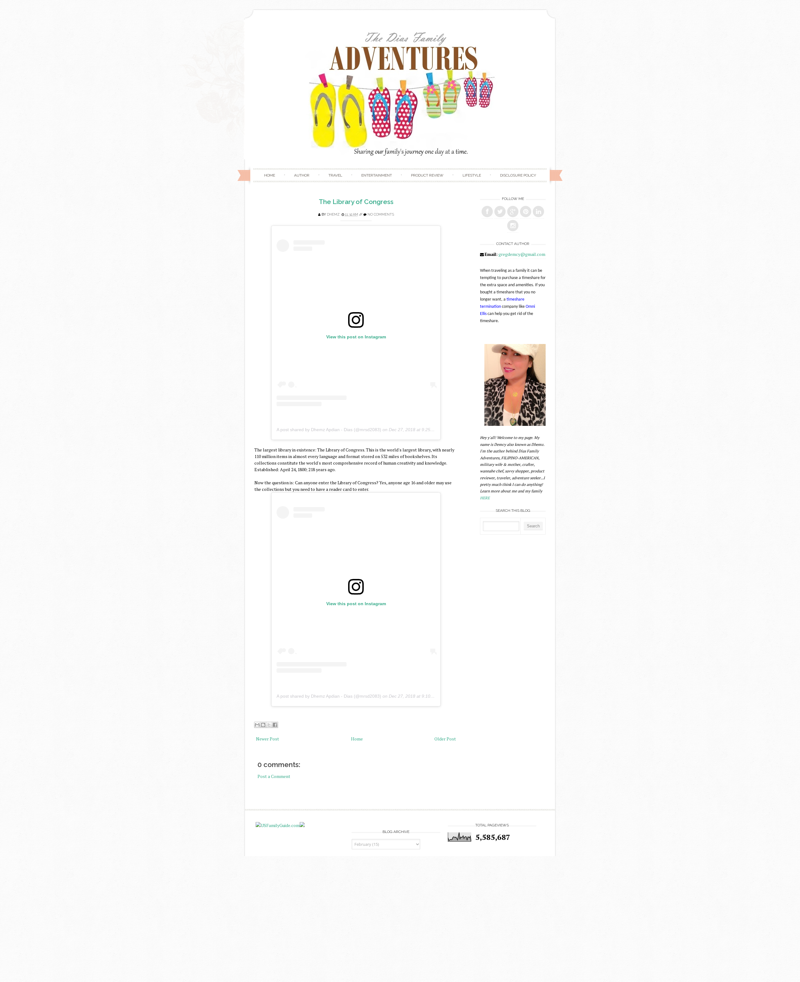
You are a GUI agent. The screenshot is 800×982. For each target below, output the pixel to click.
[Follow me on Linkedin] (538, 211)
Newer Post (267, 739)
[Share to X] (269, 725)
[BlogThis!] (263, 725)
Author (301, 175)
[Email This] (257, 725)
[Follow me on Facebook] (487, 211)
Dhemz (333, 214)
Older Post (445, 739)
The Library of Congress (356, 202)
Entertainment (376, 175)
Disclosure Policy (518, 175)
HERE (485, 498)
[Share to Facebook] (275, 725)
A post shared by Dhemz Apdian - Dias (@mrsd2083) (329, 429)
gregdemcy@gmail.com (521, 254)
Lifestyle (471, 175)
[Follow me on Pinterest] (525, 211)
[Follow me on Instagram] (512, 225)
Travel (335, 175)
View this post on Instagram (356, 336)
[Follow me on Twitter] (500, 211)
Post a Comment (274, 776)
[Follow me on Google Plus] (512, 211)
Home (269, 175)
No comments (381, 214)
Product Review (427, 175)
